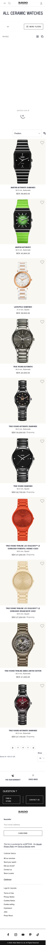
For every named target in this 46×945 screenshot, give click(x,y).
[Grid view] (37, 36)
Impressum (8, 908)
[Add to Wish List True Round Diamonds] (42, 441)
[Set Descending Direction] (44, 133)
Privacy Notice (9, 897)
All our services (9, 858)
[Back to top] (23, 116)
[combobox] (7, 26)
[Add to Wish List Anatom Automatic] (42, 202)
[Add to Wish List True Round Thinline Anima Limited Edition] (42, 626)
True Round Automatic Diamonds (23, 426)
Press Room (8, 915)
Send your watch (10, 862)
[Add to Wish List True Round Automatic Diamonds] (42, 381)
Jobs (5, 912)
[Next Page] (33, 747)
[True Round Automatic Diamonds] (23, 400)
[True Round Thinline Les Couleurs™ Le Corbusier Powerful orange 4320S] (23, 520)
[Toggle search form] (9, 3)
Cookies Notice (9, 900)
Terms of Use (9, 893)
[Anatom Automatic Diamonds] (23, 162)
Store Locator (9, 873)
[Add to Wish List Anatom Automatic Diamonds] (42, 142)
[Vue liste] (42, 36)
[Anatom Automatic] (23, 221)
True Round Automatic (23, 367)
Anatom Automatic (23, 247)
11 (28, 748)
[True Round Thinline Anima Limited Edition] (23, 645)
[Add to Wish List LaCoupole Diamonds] (42, 262)
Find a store (8, 799)
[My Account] (41, 3)
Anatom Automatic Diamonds (23, 187)
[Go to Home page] (23, 3)
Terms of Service (24, 846)
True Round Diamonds (23, 486)
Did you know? (9, 866)
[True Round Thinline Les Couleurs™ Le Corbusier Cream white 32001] (23, 582)
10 (23, 748)
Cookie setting (9, 904)
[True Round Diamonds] (23, 460)
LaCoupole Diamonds (23, 307)
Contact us (34, 800)
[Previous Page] (12, 747)
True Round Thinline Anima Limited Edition (23, 671)
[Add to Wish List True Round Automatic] (42, 321)
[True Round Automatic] (23, 341)
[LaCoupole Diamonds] (23, 281)
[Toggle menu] (5, 3)
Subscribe (23, 833)
